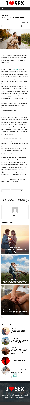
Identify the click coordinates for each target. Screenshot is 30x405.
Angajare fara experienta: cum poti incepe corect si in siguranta (20, 361)
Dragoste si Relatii (15, 247)
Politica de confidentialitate (21, 402)
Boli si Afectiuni (15, 279)
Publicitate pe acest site (23, 404)
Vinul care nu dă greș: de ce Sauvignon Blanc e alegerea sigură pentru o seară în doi (15, 251)
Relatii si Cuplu (14, 368)
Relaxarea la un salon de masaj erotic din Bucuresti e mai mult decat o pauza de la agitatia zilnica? (15, 311)
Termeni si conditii (12, 404)
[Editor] (15, 210)
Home (2, 13)
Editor (15, 215)
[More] (21, 26)
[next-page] (5, 317)
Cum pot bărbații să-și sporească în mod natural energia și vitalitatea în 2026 (15, 281)
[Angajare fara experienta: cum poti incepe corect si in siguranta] (5, 361)
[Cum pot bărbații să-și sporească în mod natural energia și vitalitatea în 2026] (15, 269)
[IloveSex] (15, 3)
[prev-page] (2, 317)
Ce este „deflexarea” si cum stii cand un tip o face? (23, 200)
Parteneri (12, 402)
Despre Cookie (5, 402)
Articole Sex (7, 13)
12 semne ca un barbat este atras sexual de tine (7, 200)
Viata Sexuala (14, 307)
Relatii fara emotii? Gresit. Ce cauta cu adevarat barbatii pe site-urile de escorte (19, 371)
